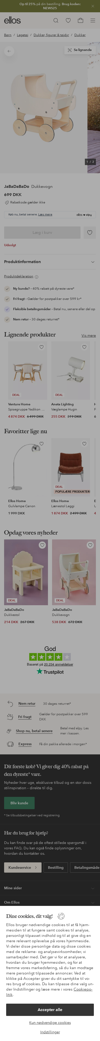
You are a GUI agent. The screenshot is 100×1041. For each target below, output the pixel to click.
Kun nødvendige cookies (50, 1022)
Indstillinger (50, 1032)
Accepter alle (50, 1009)
